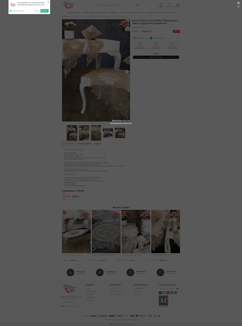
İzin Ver (44, 11)
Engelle (36, 11)
